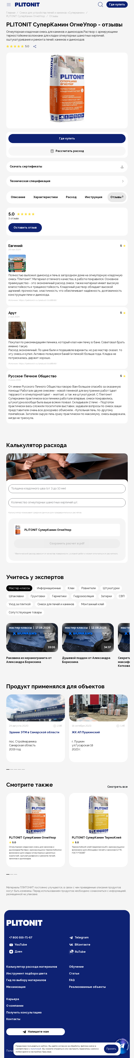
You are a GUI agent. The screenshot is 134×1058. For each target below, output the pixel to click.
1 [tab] (7, 769)
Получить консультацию (24, 1012)
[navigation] (8, 4)
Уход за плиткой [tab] (20, 604)
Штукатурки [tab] (111, 588)
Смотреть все (117, 786)
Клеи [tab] (71, 588)
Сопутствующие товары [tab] (25, 612)
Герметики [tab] (59, 596)
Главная (10, 12)
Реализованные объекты (87, 987)
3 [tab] (15, 769)
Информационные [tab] (49, 588)
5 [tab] (23, 769)
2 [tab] (11, 769)
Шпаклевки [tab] (16, 596)
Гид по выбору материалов (26, 980)
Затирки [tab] (106, 596)
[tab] (18, 197)
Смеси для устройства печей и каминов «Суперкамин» (52, 12)
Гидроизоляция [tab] (83, 596)
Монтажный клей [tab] (92, 604)
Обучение (76, 966)
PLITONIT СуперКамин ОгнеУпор (25, 16)
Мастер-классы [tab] (19, 588)
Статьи (74, 973)
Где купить (117, 4)
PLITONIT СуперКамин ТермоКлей (96, 837)
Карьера (12, 999)
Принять (111, 1048)
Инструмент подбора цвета (26, 973)
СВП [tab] (122, 596)
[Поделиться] (34, 46)
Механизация (15, 987)
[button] (32, 643)
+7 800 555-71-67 (20, 937)
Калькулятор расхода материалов (31, 966)
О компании (14, 1005)
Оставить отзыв (25, 227)
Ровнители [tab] (88, 588)
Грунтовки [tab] (38, 596)
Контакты (13, 1019)
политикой (36, 1049)
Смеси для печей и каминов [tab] (56, 604)
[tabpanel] (67, 315)
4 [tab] (19, 769)
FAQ (72, 980)
